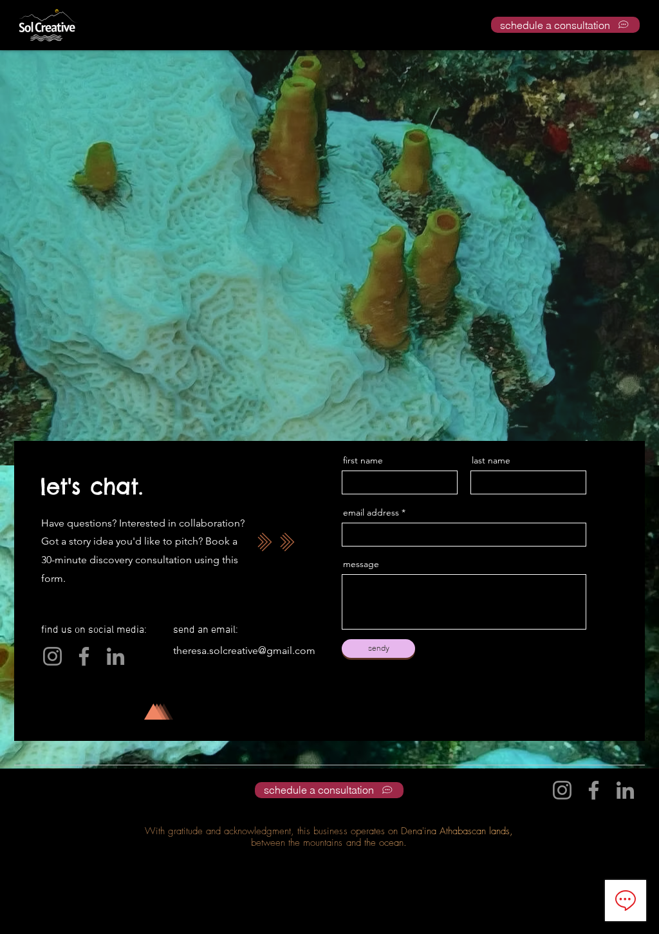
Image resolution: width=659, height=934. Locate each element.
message (361, 563)
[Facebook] (84, 656)
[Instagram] (52, 656)
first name (363, 460)
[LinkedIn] (115, 656)
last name (491, 460)
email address (371, 512)
